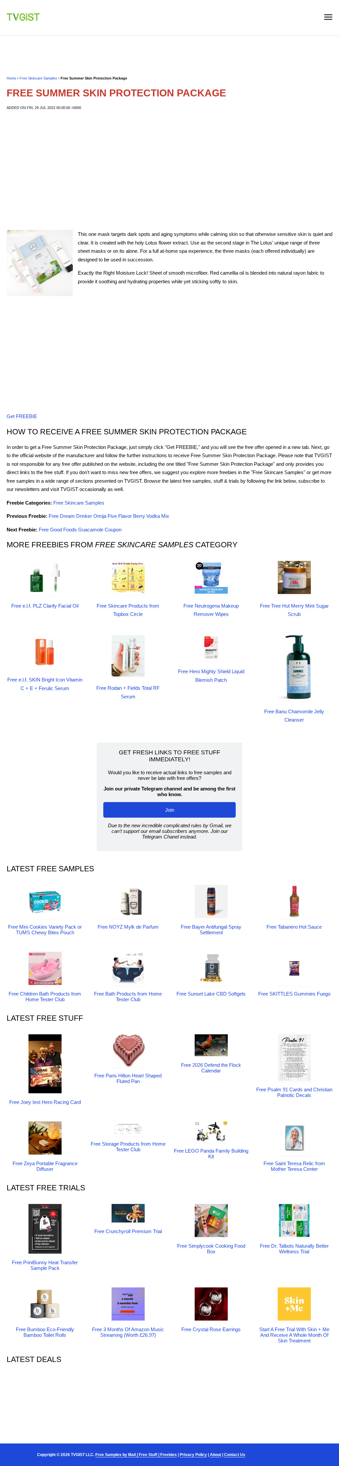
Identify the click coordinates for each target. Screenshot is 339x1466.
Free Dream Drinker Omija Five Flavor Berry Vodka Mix (109, 516)
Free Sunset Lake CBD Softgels (211, 994)
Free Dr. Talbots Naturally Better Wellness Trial (294, 1248)
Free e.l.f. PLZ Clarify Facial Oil (44, 606)
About (215, 1454)
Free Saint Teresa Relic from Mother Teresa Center (294, 1166)
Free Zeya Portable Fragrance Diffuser (45, 1166)
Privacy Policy (193, 1454)
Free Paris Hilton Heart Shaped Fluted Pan (128, 1078)
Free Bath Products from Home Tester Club (128, 996)
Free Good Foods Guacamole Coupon (80, 529)
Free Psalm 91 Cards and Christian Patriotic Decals (294, 1092)
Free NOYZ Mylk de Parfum (128, 927)
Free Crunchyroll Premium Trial (128, 1231)
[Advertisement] (169, 170)
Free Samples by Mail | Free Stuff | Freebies (136, 1454)
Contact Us (234, 1454)
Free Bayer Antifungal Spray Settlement (211, 929)
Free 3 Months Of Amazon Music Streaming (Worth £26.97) (128, 1332)
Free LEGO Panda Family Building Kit (211, 1153)
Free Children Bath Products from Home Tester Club (45, 996)
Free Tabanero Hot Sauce (294, 927)
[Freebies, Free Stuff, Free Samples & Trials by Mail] (23, 19)
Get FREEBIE (22, 416)
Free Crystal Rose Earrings (211, 1329)
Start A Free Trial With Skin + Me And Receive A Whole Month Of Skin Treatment (294, 1335)
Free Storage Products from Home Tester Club (128, 1146)
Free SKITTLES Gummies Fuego (294, 994)
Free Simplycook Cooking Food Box (211, 1248)
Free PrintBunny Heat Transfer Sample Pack (45, 1265)
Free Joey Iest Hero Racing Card (45, 1102)
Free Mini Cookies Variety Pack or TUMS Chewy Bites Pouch (45, 929)
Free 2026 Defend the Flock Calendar (211, 1067)
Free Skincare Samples (38, 78)
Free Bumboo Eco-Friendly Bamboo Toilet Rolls (45, 1332)
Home (11, 78)
